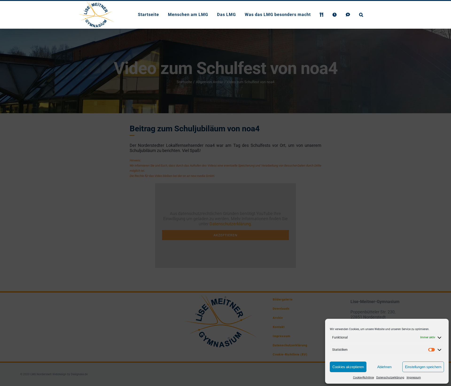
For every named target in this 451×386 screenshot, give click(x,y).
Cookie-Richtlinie (363, 377)
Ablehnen (384, 367)
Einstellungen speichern (423, 367)
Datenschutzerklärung (390, 377)
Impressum (414, 377)
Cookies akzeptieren (348, 367)
